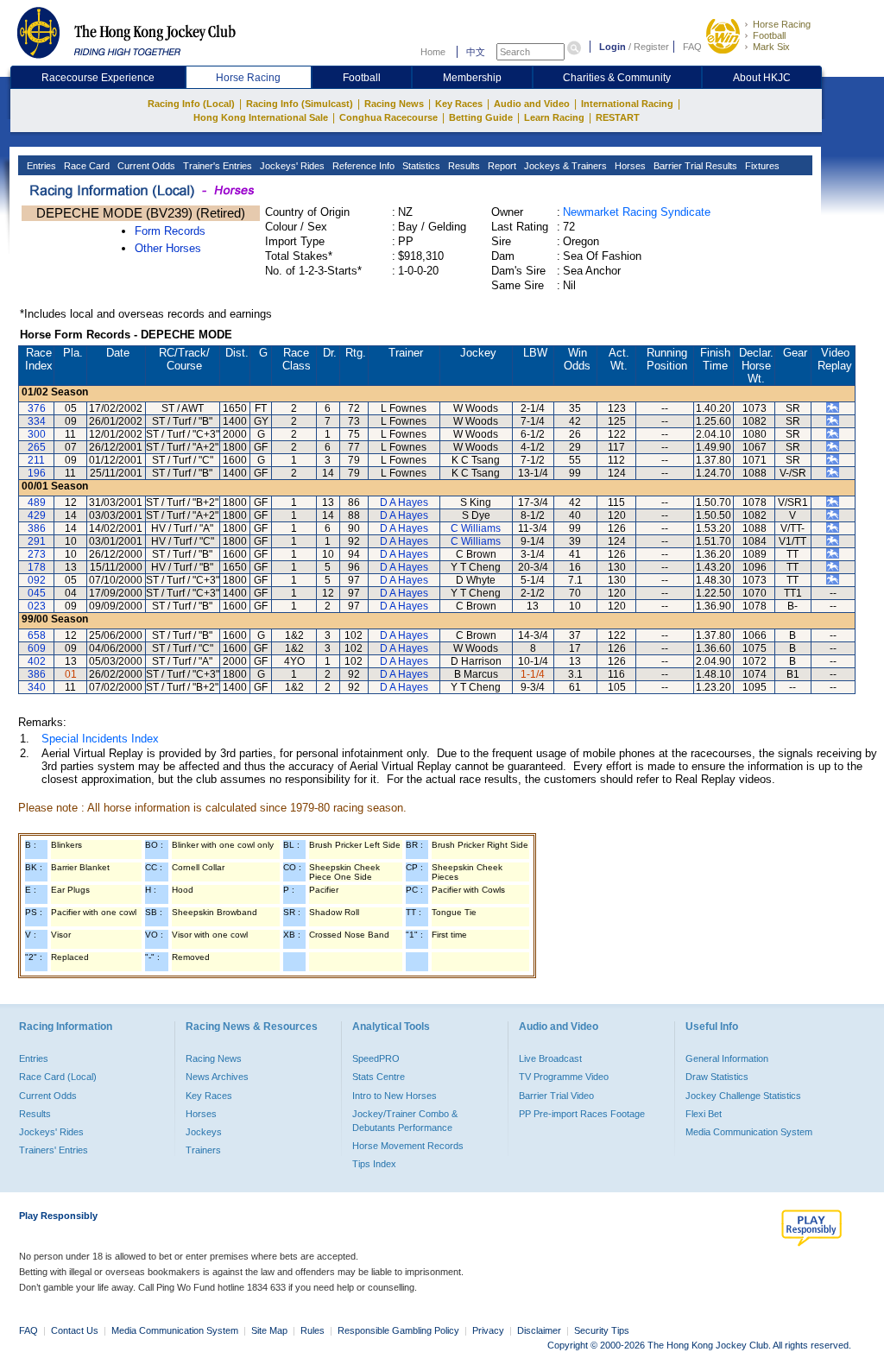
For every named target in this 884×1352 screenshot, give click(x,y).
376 (37, 408)
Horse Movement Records (408, 1145)
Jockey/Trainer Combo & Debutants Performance (405, 1121)
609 (37, 648)
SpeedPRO (376, 1058)
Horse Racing (782, 24)
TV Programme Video (564, 1076)
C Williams (476, 528)
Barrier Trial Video (556, 1095)
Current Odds (145, 166)
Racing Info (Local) (191, 103)
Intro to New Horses (394, 1095)
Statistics (420, 166)
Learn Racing (554, 117)
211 (36, 460)
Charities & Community (617, 78)
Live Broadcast (550, 1058)
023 (37, 606)
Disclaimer (539, 1330)
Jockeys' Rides (291, 166)
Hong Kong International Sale (260, 117)
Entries (40, 166)
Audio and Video (532, 103)
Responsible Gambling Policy (398, 1330)
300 (37, 434)
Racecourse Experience (98, 78)
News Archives (217, 1076)
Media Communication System (748, 1132)
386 (37, 528)
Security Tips (601, 1330)
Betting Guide (481, 117)
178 (37, 567)
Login (612, 46)
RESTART (618, 117)
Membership (472, 78)
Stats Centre (378, 1076)
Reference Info (362, 166)
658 (37, 635)
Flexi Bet (703, 1114)
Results (462, 166)
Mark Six (771, 46)
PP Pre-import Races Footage (582, 1114)
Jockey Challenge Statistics (743, 1095)
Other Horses (168, 248)
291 (37, 541)
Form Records (170, 230)
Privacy (488, 1330)
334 (37, 421)
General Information (726, 1058)
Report (500, 166)
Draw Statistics (716, 1076)
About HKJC (762, 78)
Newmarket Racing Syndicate (636, 211)
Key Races (459, 103)
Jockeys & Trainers (564, 166)
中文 (475, 52)
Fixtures (761, 166)
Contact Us (74, 1330)
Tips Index (374, 1164)
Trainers (203, 1150)
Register (651, 46)
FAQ (692, 46)
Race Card (85, 166)
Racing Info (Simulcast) (299, 103)
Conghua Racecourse (388, 117)
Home (432, 52)
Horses (629, 166)
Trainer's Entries (216, 166)
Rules (313, 1330)
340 (37, 687)
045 (37, 593)
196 (37, 473)
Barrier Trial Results (694, 166)
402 (37, 661)
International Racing (627, 103)
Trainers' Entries (53, 1150)
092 (37, 580)
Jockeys (204, 1132)
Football (769, 35)
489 (37, 502)
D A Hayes (404, 502)
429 (37, 515)
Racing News (394, 103)
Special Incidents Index (100, 738)
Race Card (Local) (58, 1076)
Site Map (269, 1330)
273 (37, 554)
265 (37, 447)
